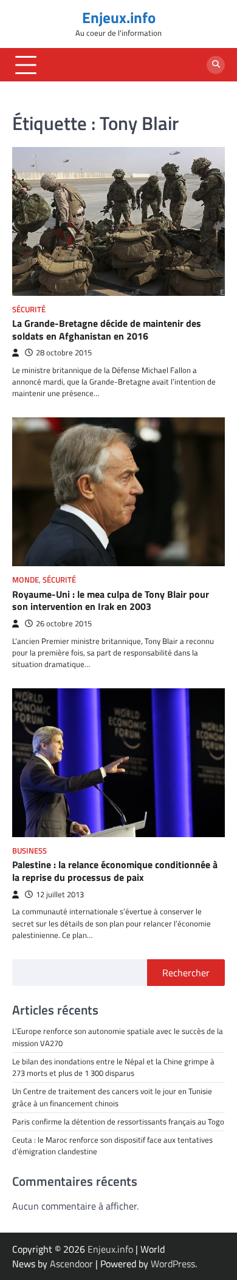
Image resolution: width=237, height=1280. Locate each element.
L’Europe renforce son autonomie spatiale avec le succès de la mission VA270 (117, 1037)
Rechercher (186, 972)
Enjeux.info (119, 17)
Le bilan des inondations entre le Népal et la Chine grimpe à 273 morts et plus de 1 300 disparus (113, 1067)
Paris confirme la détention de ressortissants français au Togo (118, 1121)
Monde (25, 579)
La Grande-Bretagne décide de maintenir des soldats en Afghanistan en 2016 (106, 329)
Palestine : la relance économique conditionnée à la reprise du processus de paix (115, 871)
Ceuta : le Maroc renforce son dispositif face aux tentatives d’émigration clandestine (112, 1145)
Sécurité (29, 309)
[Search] (216, 65)
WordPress (173, 1263)
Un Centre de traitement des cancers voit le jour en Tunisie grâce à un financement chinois (112, 1097)
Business (29, 850)
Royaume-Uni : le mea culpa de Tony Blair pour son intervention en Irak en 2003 (110, 600)
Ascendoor (71, 1263)
